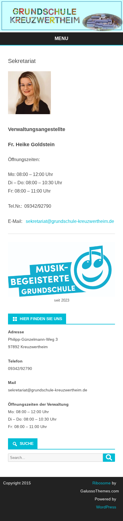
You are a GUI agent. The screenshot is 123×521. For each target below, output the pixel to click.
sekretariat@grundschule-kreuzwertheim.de (70, 221)
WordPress (106, 507)
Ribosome (101, 483)
